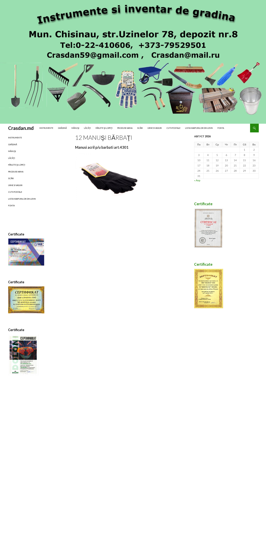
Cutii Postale (173, 128)
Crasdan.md (21, 128)
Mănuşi (75, 128)
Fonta (221, 128)
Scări (140, 128)
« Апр (197, 180)
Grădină (62, 128)
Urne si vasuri (154, 128)
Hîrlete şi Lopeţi (104, 128)
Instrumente (46, 128)
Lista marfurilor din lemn (199, 128)
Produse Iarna (124, 128)
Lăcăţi (87, 128)
